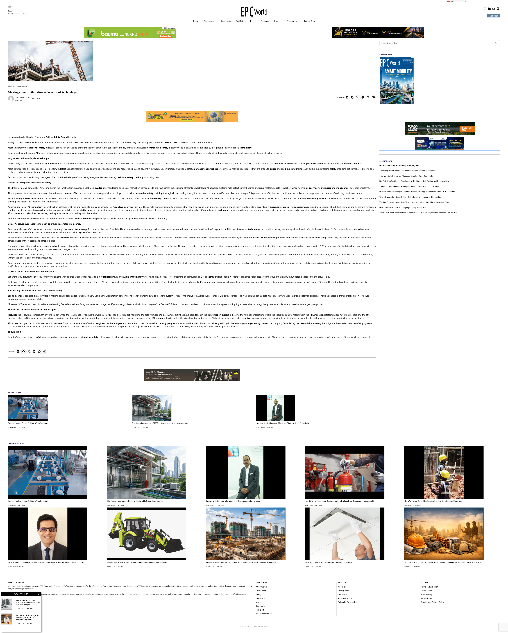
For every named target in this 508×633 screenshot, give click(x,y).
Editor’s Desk (309, 21)
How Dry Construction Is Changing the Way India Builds (403, 208)
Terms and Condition (429, 587)
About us (342, 587)
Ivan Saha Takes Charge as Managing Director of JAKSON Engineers (27, 617)
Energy (258, 594)
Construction (226, 21)
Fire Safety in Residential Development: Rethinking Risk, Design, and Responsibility (414, 181)
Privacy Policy (344, 591)
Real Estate (241, 21)
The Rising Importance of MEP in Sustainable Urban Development (160, 423)
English (452, 2)
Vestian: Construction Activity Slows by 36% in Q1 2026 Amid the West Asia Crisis (414, 202)
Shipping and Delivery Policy (432, 602)
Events (277, 21)
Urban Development (264, 614)
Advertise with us (345, 598)
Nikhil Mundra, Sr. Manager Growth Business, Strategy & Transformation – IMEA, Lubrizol (417, 192)
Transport (260, 610)
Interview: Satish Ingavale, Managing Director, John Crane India (282, 423)
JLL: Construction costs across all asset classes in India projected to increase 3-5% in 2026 (418, 213)
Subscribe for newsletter (348, 602)
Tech (252, 21)
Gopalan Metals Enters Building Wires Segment (28, 423)
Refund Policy (426, 598)
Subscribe (493, 15)
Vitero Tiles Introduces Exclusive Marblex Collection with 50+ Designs (28, 603)
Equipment (265, 21)
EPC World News (23, 98)
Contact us (342, 594)
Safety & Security (23, 86)
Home (195, 21)
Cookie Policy (426, 591)
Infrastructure (208, 21)
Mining (258, 602)
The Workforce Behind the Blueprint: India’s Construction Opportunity (409, 187)
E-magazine (292, 21)
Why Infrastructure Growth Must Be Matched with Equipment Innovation (410, 197)
